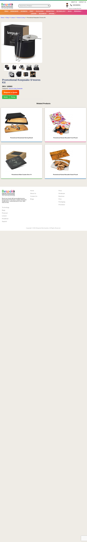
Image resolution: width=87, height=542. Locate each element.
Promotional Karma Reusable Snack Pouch (65, 263)
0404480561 (76, 5)
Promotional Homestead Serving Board (21, 227)
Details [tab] (6, 97)
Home (2, 17)
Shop (7, 17)
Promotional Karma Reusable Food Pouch (65, 227)
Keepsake (20, 88)
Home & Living (21, 17)
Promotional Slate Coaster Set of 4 (22, 263)
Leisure (13, 17)
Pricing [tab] (13, 97)
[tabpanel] (22, 143)
